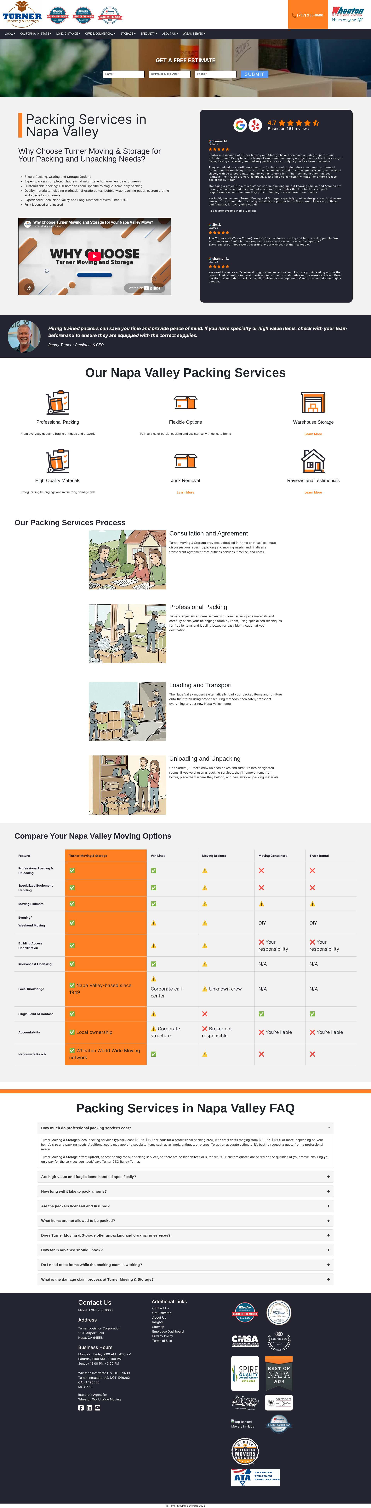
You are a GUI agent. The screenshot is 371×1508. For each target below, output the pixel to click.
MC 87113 (85, 1387)
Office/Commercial (99, 33)
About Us (169, 33)
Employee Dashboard (168, 1331)
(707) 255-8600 (310, 15)
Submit (255, 74)
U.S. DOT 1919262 (116, 1378)
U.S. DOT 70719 (118, 1373)
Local (9, 33)
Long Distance (67, 33)
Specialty (148, 33)
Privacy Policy (162, 1336)
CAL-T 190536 (88, 1382)
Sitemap (158, 1327)
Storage (126, 33)
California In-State (34, 33)
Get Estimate (161, 1313)
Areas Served (193, 33)
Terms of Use (162, 1341)
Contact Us (160, 1308)
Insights (157, 1322)
